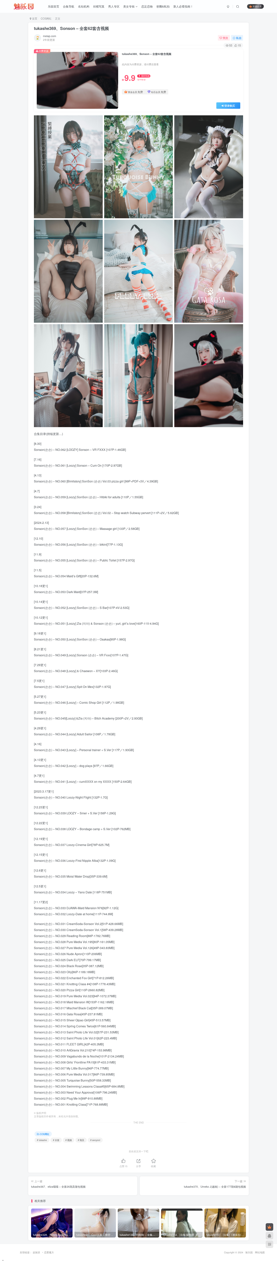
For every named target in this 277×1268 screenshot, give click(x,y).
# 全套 (56, 1140)
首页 (34, 18)
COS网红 (46, 18)
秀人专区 (113, 6)
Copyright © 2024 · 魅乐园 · (239, 1252)
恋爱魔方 (49, 1252)
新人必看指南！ (183, 6)
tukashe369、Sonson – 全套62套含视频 (71, 28)
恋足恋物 (147, 6)
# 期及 (81, 1140)
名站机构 (83, 6)
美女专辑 (129, 6)
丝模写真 (98, 6)
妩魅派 (36, 1252)
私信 (238, 38)
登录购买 (229, 105)
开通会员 (257, 6)
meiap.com (49, 36)
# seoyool (95, 1140)
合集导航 (68, 6)
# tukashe (42, 1140)
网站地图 (260, 1252)
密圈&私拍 (163, 6)
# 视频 (68, 1140)
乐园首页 (53, 6)
